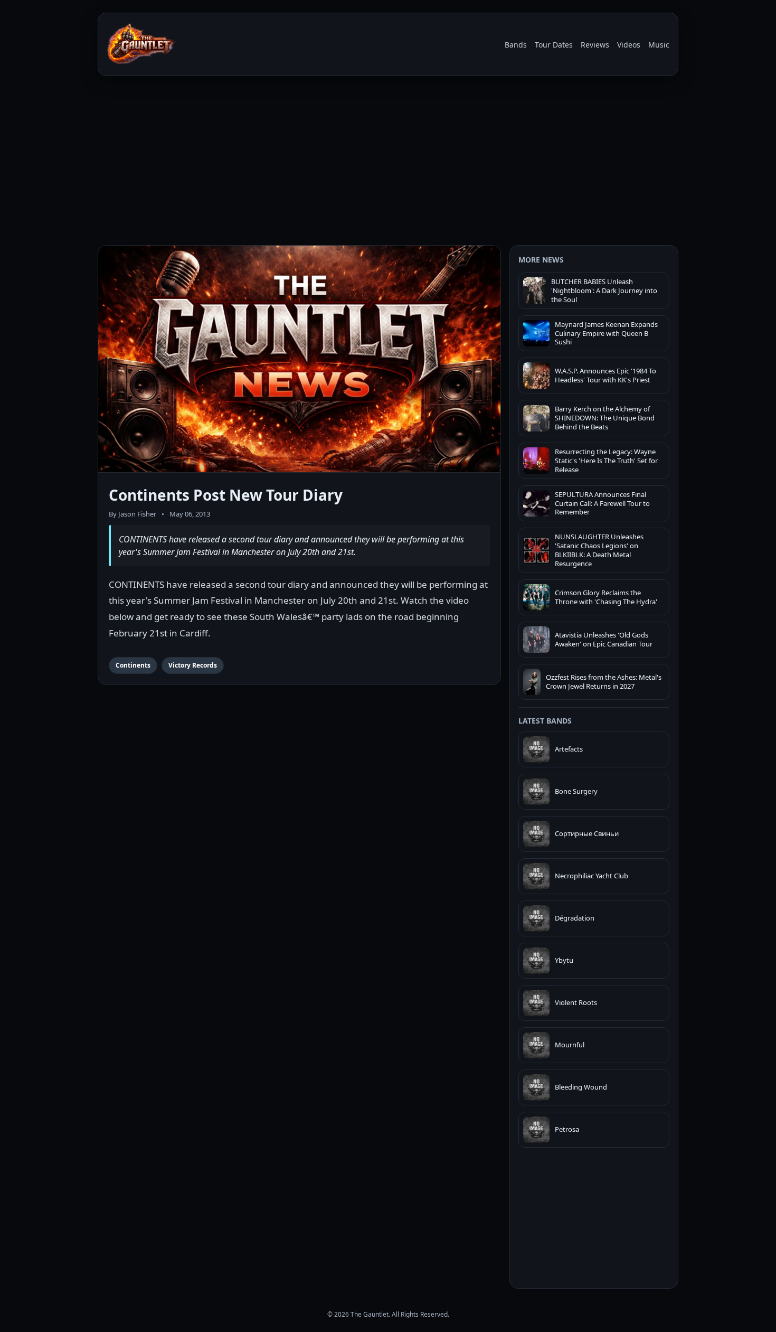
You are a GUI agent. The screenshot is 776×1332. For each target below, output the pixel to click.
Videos (628, 45)
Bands (516, 45)
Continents (133, 665)
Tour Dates (554, 45)
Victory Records (192, 665)
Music (658, 45)
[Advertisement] (388, 163)
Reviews (595, 45)
